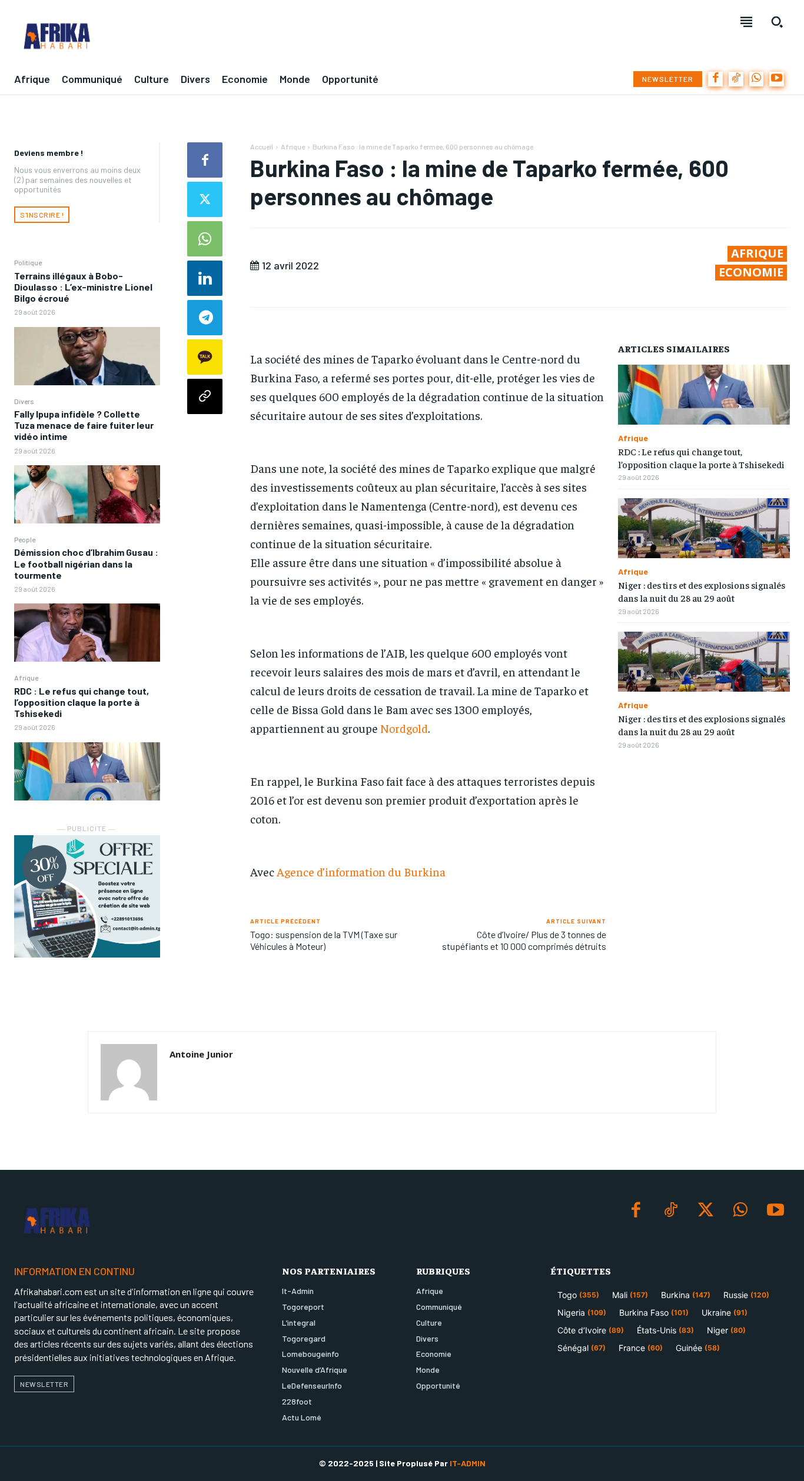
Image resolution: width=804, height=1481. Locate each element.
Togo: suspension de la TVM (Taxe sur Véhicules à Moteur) (323, 940)
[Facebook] (715, 79)
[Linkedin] (204, 278)
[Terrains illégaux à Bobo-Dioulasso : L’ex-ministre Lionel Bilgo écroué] (87, 356)
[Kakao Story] (204, 357)
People (24, 539)
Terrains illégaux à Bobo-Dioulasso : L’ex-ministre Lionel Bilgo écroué (83, 286)
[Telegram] (204, 317)
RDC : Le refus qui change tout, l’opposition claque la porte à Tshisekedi (81, 702)
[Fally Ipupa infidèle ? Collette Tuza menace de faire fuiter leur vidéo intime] (87, 494)
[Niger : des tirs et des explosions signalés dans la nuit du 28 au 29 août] (704, 528)
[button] (777, 22)
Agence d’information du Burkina (361, 871)
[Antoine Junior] (129, 1072)
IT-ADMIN (468, 1463)
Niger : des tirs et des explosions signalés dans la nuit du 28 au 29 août (701, 591)
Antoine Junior (201, 1054)
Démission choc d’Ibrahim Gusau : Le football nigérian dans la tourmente (86, 563)
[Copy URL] (204, 396)
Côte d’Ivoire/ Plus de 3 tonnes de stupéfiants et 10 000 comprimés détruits (524, 940)
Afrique (26, 677)
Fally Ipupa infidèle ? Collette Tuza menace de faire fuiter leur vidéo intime (84, 425)
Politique (28, 262)
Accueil (261, 146)
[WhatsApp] (756, 79)
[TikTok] (736, 79)
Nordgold (404, 728)
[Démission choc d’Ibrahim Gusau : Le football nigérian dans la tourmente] (87, 632)
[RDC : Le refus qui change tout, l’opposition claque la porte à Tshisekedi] (87, 771)
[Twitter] (204, 199)
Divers (24, 401)
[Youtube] (776, 79)
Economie (751, 272)
